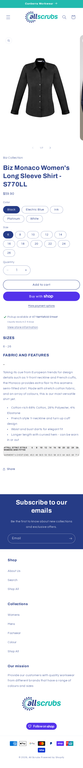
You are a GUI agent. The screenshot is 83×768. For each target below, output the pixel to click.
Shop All (13, 589)
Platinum (13, 218)
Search (13, 580)
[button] (8, 17)
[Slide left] (33, 148)
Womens (14, 614)
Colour (12, 642)
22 (50, 243)
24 (64, 243)
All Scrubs (34, 757)
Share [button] (11, 469)
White (34, 218)
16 (9, 243)
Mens (11, 624)
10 (33, 234)
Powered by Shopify (52, 757)
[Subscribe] (70, 538)
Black (11, 209)
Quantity (8, 262)
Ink (56, 209)
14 (60, 234)
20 (36, 243)
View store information (22, 327)
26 (9, 252)
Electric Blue (35, 209)
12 (46, 234)
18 (23, 243)
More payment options (41, 306)
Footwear (14, 633)
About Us (14, 571)
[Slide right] (50, 148)
